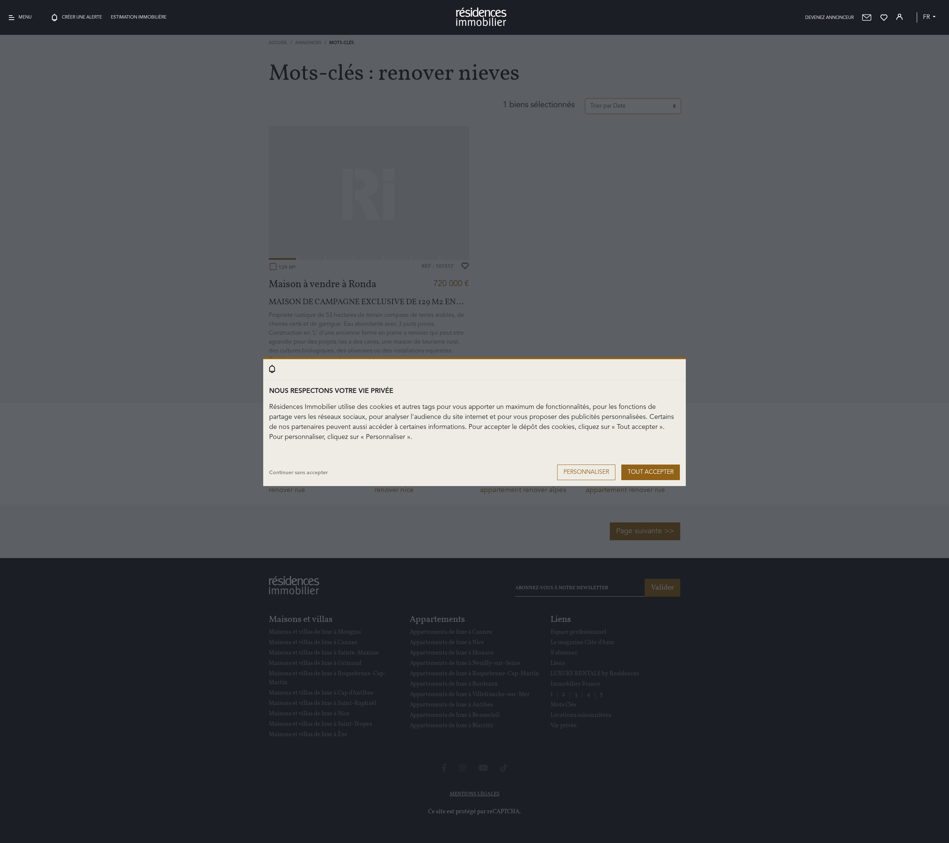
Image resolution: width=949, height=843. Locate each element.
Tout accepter (651, 472)
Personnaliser (586, 472)
